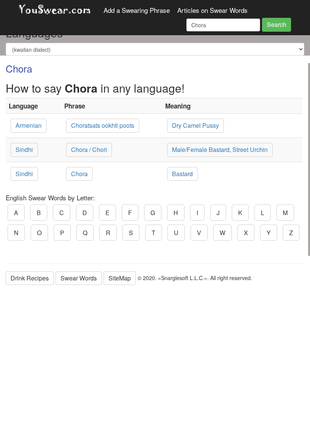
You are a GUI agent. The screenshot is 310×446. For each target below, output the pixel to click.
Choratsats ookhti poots (102, 125)
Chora (79, 173)
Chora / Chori (89, 149)
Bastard (182, 173)
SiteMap (119, 278)
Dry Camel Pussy (195, 125)
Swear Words (78, 278)
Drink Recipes (30, 278)
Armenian (29, 125)
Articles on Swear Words (212, 10)
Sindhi (24, 149)
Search (276, 24)
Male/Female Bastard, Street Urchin (220, 149)
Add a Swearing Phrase (137, 10)
